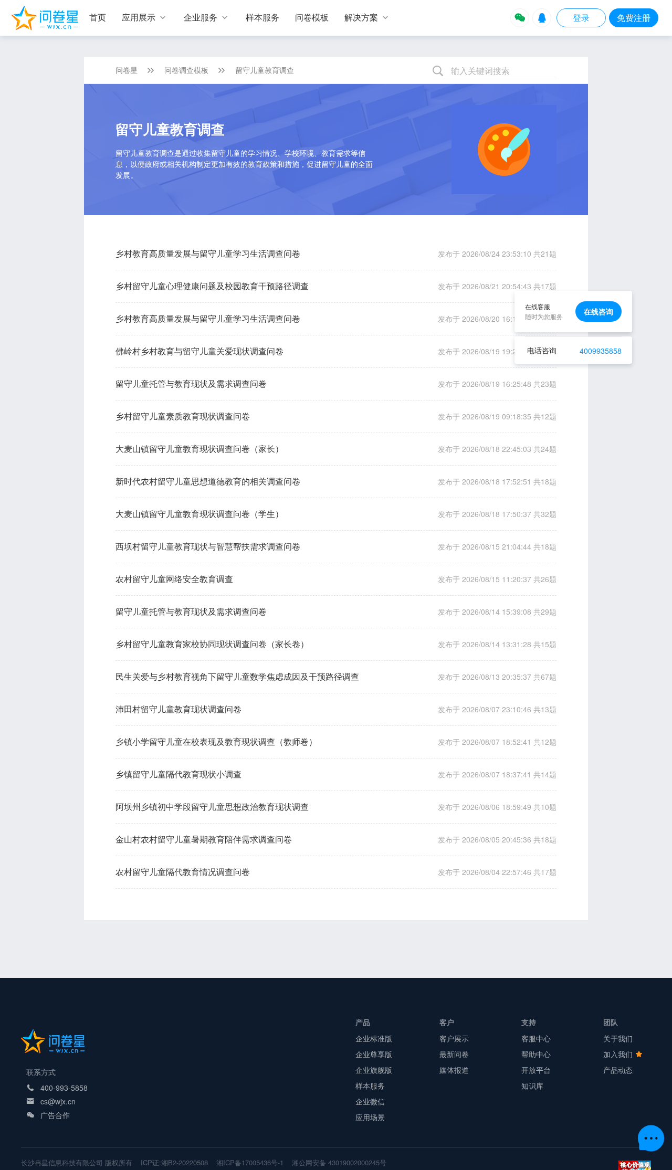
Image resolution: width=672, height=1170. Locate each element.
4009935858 (601, 350)
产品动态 (618, 1069)
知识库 (532, 1085)
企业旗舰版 (373, 1069)
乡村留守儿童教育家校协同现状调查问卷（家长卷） (212, 644)
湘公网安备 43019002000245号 (339, 1162)
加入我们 (619, 1054)
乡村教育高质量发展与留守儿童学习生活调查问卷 (208, 253)
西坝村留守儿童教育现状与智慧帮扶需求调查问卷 (208, 546)
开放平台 (536, 1069)
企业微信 (370, 1101)
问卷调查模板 (186, 70)
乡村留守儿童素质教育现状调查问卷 (183, 416)
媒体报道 (454, 1069)
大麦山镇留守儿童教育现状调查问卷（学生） (200, 514)
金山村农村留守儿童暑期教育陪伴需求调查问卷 (204, 839)
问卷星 (127, 70)
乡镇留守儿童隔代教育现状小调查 (179, 774)
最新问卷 (454, 1054)
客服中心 (536, 1038)
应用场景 (370, 1117)
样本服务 (370, 1085)
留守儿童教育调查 (264, 70)
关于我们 (618, 1038)
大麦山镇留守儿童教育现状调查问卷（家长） (200, 448)
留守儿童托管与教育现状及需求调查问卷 (191, 383)
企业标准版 (373, 1038)
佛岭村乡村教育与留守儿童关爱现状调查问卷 (200, 351)
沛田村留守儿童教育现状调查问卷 (179, 709)
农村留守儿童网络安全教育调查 (174, 579)
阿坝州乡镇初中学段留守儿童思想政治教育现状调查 (212, 806)
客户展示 (454, 1038)
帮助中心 (536, 1054)
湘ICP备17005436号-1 (250, 1162)
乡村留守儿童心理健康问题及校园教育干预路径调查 (212, 286)
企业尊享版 (373, 1054)
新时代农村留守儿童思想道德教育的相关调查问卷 (208, 481)
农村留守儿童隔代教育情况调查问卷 (183, 872)
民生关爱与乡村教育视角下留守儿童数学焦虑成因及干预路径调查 (237, 676)
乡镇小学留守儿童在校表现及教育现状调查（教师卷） (216, 741)
